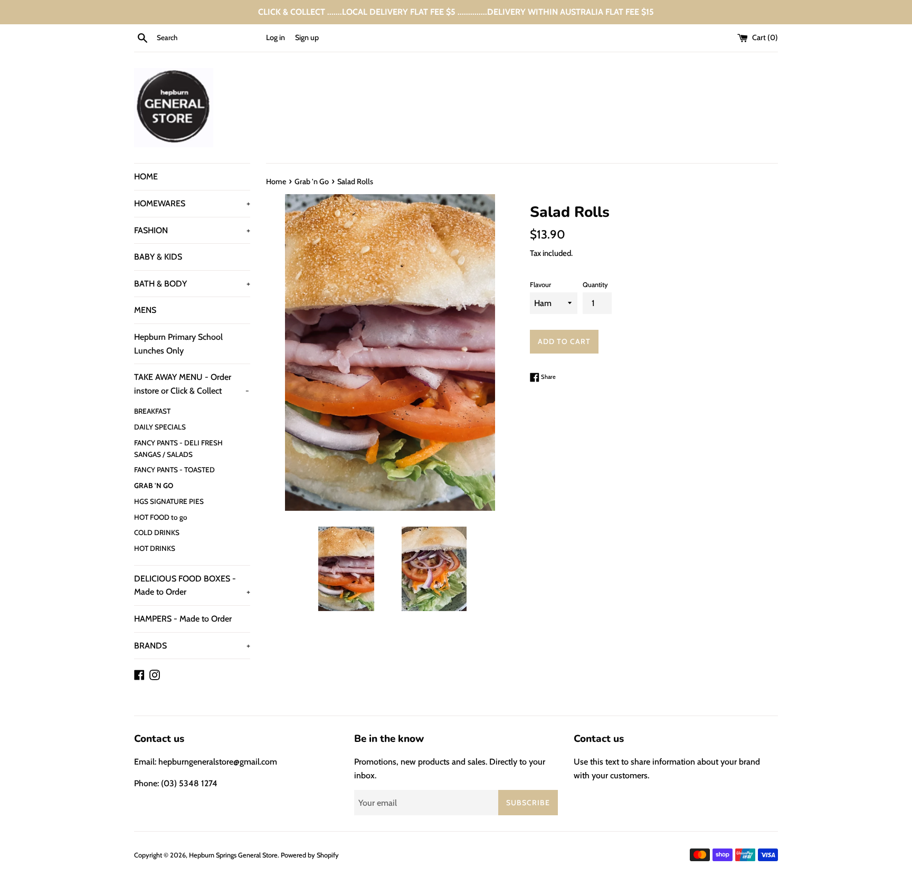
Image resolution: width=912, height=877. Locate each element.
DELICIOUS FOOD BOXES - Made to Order (192, 585)
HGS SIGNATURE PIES (169, 501)
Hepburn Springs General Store (233, 855)
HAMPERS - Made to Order (183, 619)
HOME (146, 176)
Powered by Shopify (310, 855)
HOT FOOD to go (160, 517)
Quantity (595, 285)
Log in (275, 37)
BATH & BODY (192, 284)
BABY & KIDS (158, 257)
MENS (145, 310)
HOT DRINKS (154, 548)
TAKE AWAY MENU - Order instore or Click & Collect (191, 384)
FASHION (192, 230)
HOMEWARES (192, 203)
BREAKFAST (152, 411)
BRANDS (192, 646)
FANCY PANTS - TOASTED (174, 469)
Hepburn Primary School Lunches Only (178, 344)
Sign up (307, 37)
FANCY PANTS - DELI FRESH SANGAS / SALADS (178, 448)
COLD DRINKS (156, 532)
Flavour (540, 285)
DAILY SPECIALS (160, 427)
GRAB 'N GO (153, 485)
